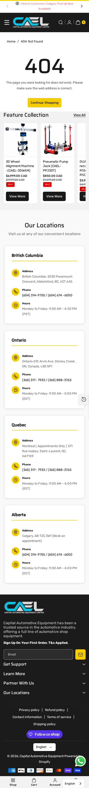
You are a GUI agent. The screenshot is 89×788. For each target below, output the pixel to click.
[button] (7, 6)
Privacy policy (29, 710)
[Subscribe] (80, 654)
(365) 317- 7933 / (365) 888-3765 (46, 380)
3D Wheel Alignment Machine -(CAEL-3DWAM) (20, 166)
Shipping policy (44, 724)
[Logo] (23, 608)
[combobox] (73, 783)
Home (11, 41)
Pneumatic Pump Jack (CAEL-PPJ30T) (55, 166)
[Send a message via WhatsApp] (80, 761)
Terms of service (59, 717)
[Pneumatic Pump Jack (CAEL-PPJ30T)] (57, 140)
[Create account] (69, 22)
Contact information (27, 717)
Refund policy (55, 710)
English (70, 783)
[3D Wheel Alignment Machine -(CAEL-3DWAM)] (20, 140)
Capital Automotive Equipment (42, 756)
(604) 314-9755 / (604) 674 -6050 (47, 295)
